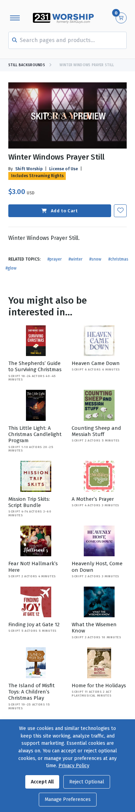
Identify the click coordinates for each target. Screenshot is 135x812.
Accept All (42, 782)
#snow (95, 259)
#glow (11, 268)
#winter (75, 259)
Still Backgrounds (26, 65)
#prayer (54, 259)
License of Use (63, 168)
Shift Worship (29, 168)
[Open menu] (14, 18)
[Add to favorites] (120, 210)
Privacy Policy (73, 766)
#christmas (118, 259)
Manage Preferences (68, 799)
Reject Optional (86, 782)
